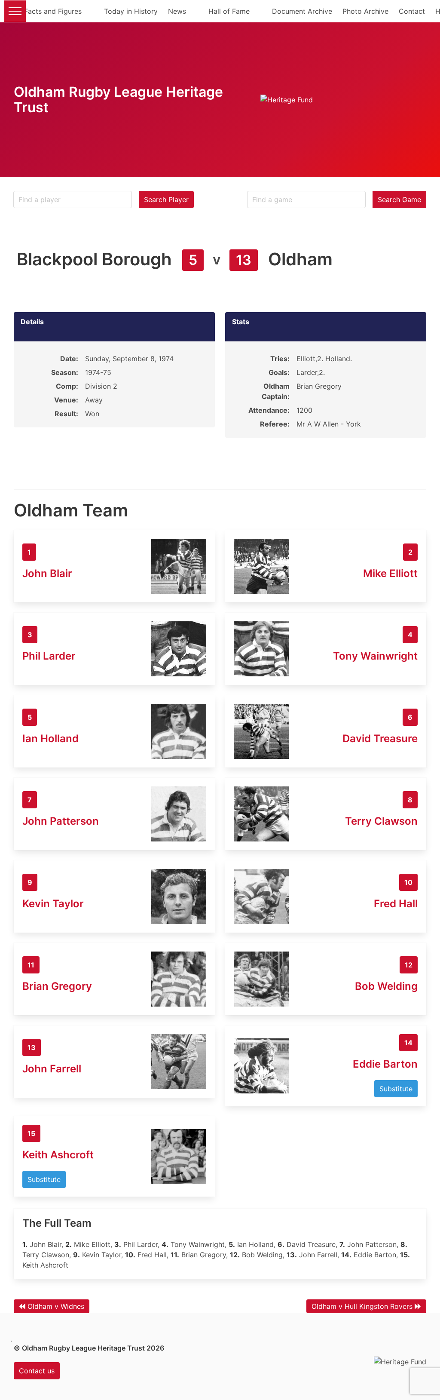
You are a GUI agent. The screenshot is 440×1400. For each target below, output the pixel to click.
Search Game (399, 199)
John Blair (47, 573)
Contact (412, 11)
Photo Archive (365, 11)
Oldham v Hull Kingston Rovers (362, 1306)
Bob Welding (386, 986)
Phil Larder (49, 656)
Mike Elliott (390, 573)
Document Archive (302, 11)
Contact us (37, 1370)
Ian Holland (50, 738)
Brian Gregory (57, 986)
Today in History (131, 11)
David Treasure (380, 738)
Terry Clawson (381, 821)
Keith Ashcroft (58, 1154)
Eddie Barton (385, 1064)
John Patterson (60, 821)
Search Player (166, 199)
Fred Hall (396, 903)
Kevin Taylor (53, 903)
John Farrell (51, 1068)
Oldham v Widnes (56, 1306)
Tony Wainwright (375, 656)
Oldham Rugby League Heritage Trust (118, 99)
